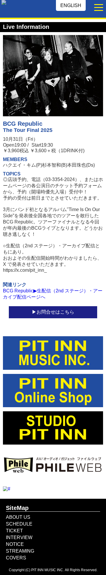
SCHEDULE (19, 523)
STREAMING (20, 551)
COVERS (16, 557)
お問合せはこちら (55, 311)
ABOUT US (18, 517)
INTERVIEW (19, 537)
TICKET (14, 530)
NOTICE (15, 544)
